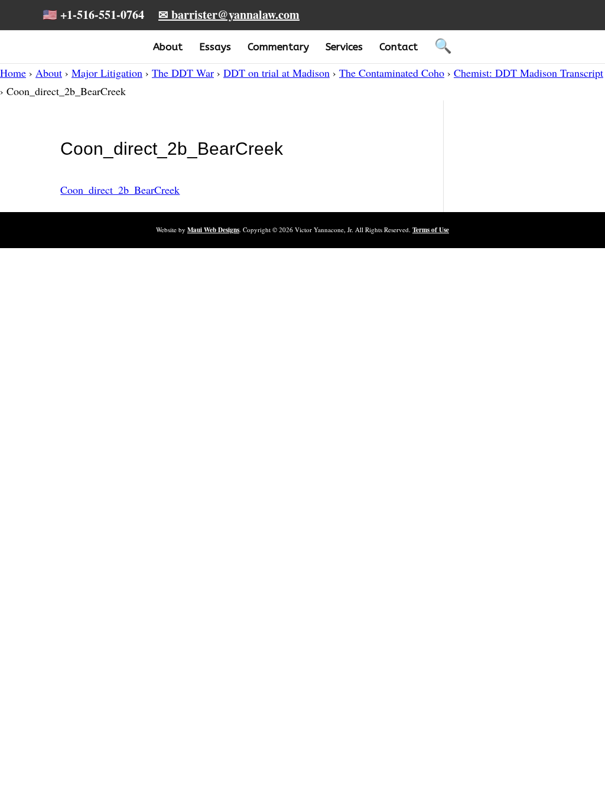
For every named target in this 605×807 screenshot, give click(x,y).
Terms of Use (430, 230)
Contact (398, 47)
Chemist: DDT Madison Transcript (528, 73)
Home (13, 73)
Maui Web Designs (213, 230)
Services (344, 47)
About (168, 47)
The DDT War (183, 73)
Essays (215, 47)
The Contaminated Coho (391, 73)
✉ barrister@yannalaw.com (229, 14)
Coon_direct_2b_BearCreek (120, 190)
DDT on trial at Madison (276, 73)
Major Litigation (106, 73)
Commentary (278, 47)
